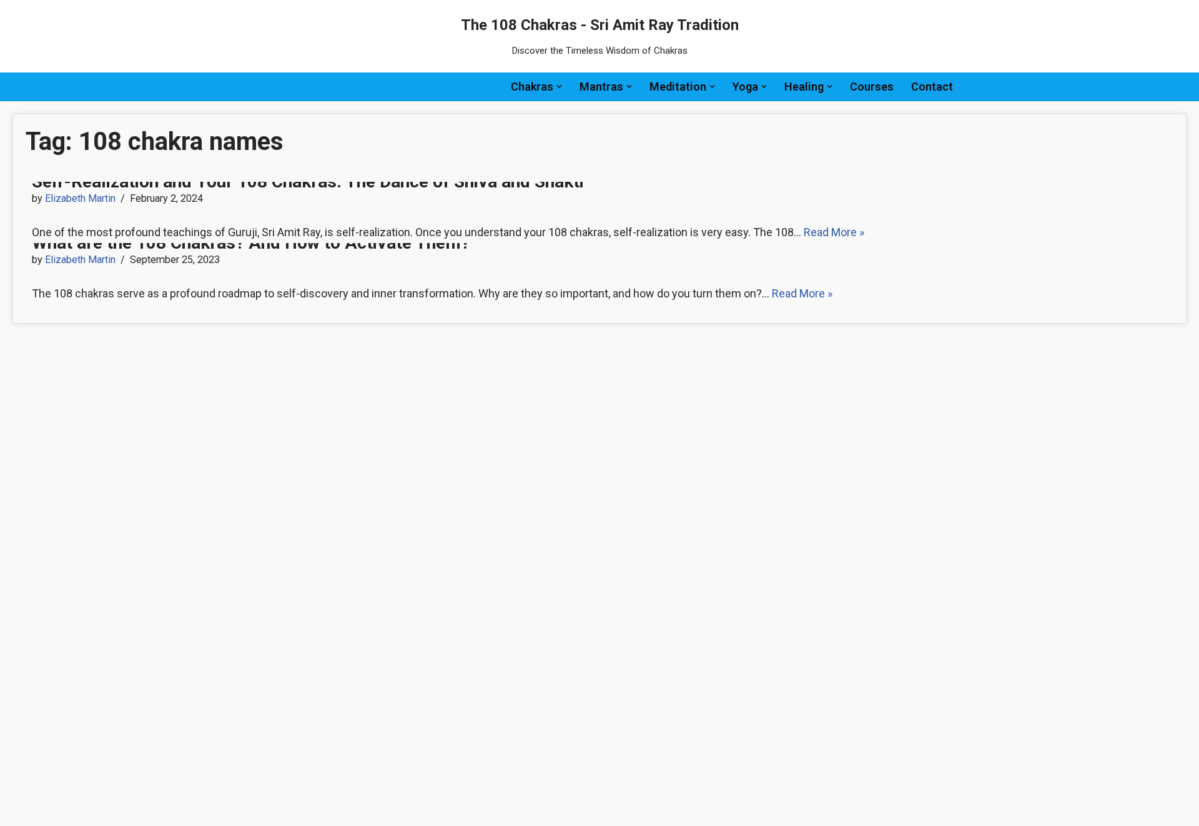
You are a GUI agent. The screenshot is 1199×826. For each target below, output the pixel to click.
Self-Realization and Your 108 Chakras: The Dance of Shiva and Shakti (308, 181)
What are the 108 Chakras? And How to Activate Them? (251, 242)
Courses (872, 86)
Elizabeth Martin (80, 198)
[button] (559, 86)
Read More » (834, 232)
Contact (932, 86)
